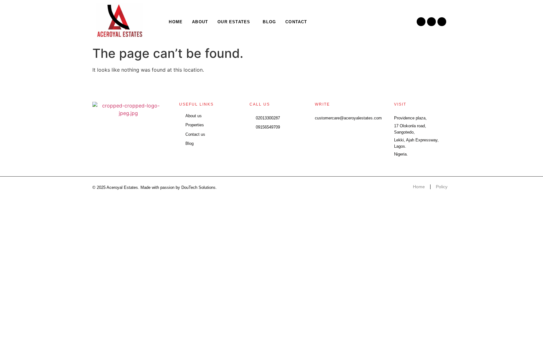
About (200, 21)
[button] (235, 22)
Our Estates (233, 21)
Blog (269, 21)
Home (176, 21)
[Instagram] (421, 21)
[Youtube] (441, 21)
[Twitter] (431, 21)
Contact (296, 21)
